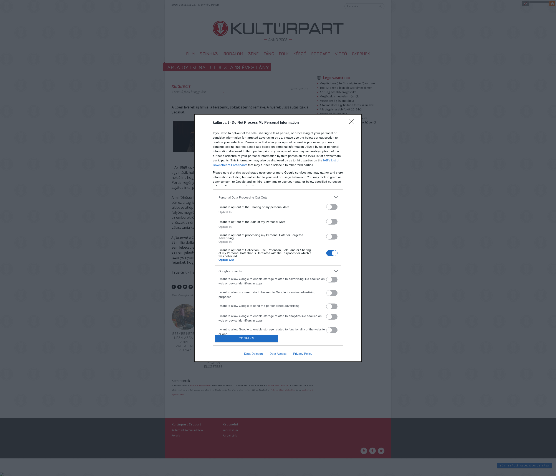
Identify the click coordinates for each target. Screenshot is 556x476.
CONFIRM (247, 338)
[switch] (332, 207)
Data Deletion (253, 353)
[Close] (353, 123)
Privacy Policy (302, 353)
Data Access (278, 353)
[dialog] (278, 237)
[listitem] (278, 197)
